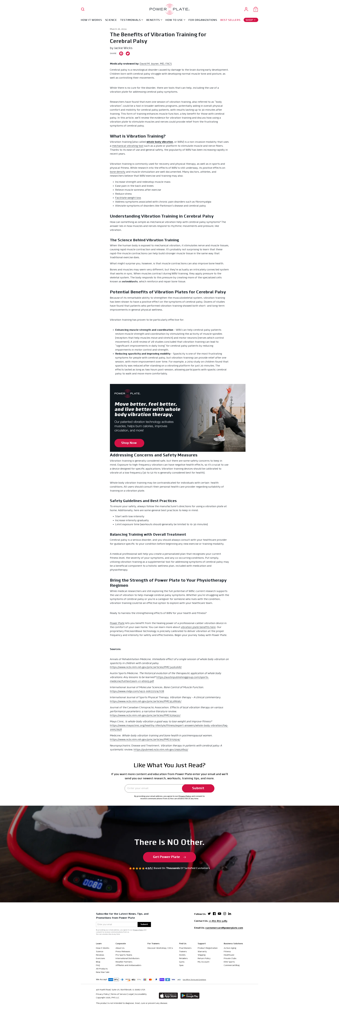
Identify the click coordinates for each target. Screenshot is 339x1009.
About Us (120, 948)
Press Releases (123, 952)
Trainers (183, 952)
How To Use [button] (174, 20)
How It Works (91, 20)
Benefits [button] (153, 20)
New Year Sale (102, 972)
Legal (130, 994)
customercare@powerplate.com (224, 928)
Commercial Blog (232, 965)
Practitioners (185, 948)
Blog (98, 962)
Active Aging (230, 948)
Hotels (182, 955)
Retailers (183, 958)
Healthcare (229, 955)
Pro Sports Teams (124, 955)
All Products (102, 969)
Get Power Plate (166, 857)
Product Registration (208, 948)
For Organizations (202, 20)
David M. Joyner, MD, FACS (156, 64)
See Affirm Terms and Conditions (194, 980)
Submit (198, 788)
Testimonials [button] (130, 20)
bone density (117, 172)
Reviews (100, 955)
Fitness (227, 952)
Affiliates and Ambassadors (128, 965)
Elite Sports (229, 962)
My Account (203, 962)
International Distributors (127, 958)
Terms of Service (119, 994)
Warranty (202, 952)
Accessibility (141, 994)
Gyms (181, 962)
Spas (181, 965)
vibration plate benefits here (198, 627)
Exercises (100, 958)
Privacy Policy (185, 796)
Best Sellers (230, 20)
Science (111, 20)
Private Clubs (230, 958)
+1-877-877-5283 (218, 921)
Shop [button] (249, 20)
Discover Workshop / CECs (160, 948)
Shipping (202, 955)
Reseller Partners (124, 962)
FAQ (98, 965)
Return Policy (204, 958)
